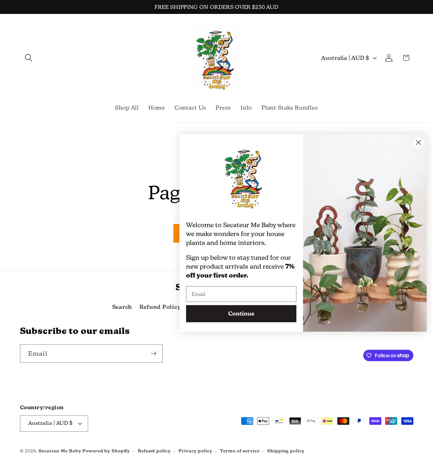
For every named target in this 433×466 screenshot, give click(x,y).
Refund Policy (160, 306)
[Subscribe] (153, 353)
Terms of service (239, 451)
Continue (241, 313)
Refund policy (154, 451)
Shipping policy (285, 451)
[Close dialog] (418, 142)
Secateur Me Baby (60, 451)
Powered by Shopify (106, 451)
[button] (28, 58)
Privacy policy (195, 451)
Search (122, 306)
